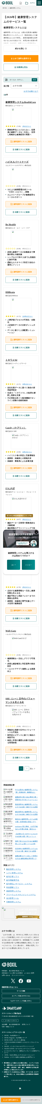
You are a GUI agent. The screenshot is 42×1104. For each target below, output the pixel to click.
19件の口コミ (27, 384)
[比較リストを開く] (20, 3)
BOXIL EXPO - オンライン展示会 (14, 1040)
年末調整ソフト (12, 887)
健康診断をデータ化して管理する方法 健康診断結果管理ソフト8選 (26, 857)
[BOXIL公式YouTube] (29, 981)
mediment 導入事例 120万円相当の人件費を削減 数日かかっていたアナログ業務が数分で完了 (26, 828)
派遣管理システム (13, 891)
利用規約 (4, 970)
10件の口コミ (27, 452)
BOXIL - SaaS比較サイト (12, 1035)
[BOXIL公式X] (13, 981)
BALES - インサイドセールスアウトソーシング (19, 1046)
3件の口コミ (26, 519)
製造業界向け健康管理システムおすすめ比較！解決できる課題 (26, 806)
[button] (21, 79)
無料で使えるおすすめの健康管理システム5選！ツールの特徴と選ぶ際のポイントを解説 (26, 842)
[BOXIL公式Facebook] (21, 981)
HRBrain (10, 292)
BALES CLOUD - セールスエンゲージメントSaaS (19, 1048)
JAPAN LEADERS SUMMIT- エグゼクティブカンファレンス (21, 1043)
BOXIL (5, 8)
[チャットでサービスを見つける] (29, 1091)
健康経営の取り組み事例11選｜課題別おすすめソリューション (26, 798)
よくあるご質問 (29, 973)
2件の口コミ (26, 587)
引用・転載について (8, 1026)
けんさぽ (10, 488)
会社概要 (4, 1024)
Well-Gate (10, 631)
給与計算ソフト (12, 877)
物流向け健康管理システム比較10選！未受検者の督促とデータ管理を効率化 (26, 820)
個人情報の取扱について (16, 970)
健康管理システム (15, 8)
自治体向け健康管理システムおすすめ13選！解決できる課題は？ (26, 850)
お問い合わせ (6, 975)
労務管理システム (13, 902)
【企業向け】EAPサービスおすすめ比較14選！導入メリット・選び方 (26, 835)
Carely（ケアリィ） (15, 427)
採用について (26, 1024)
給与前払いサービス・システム (19, 884)
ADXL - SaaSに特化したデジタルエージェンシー (19, 1055)
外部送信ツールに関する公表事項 (12, 973)
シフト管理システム (14, 873)
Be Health (10, 224)
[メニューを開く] (39, 3)
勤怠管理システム (13, 869)
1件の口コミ (26, 126)
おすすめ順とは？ (31, 91)
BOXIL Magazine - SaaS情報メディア (15, 1038)
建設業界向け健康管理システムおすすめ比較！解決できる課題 (26, 813)
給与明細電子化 (12, 880)
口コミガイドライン (18, 975)
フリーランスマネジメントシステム (21, 895)
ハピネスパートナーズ (17, 162)
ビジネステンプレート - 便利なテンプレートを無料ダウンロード (22, 1052)
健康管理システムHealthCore (20, 102)
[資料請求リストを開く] (26, 3)
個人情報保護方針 (14, 1024)
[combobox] (25, 85)
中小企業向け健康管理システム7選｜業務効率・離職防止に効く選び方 (26, 791)
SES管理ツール (12, 898)
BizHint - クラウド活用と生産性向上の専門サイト (19, 1057)
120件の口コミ (27, 316)
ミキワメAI (11, 360)
